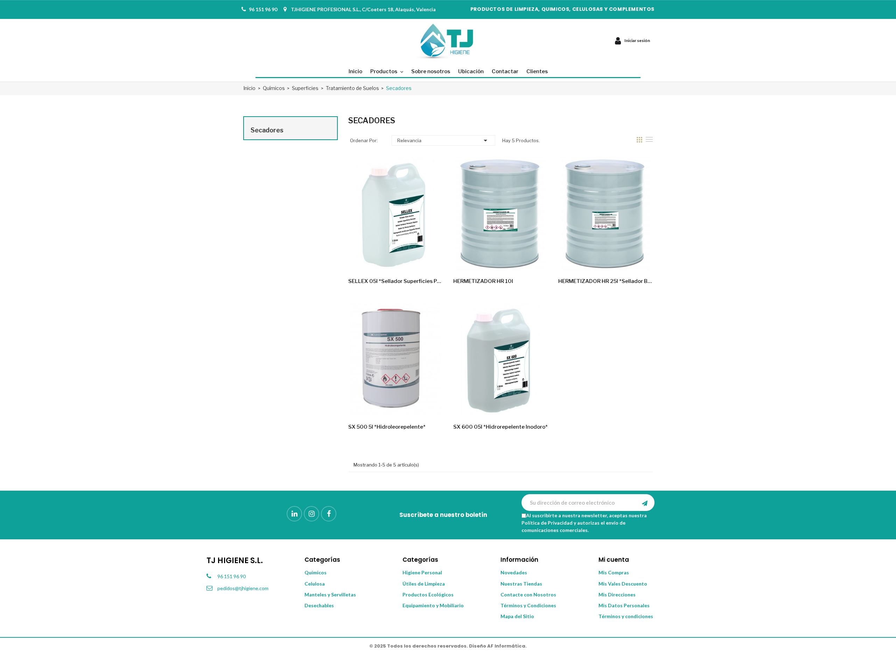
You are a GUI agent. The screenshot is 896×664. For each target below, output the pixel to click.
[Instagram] (311, 513)
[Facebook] (328, 513)
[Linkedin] (294, 513)
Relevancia (443, 140)
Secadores (267, 130)
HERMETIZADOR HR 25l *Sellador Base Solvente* (605, 281)
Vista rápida (431, 259)
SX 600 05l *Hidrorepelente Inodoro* (500, 427)
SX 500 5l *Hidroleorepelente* (387, 427)
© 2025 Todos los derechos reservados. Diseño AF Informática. (448, 646)
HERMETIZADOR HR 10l (483, 281)
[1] (644, 502)
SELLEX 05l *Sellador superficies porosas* (395, 281)
